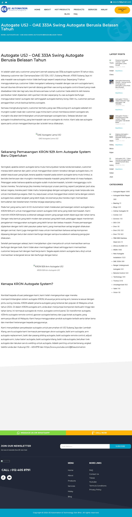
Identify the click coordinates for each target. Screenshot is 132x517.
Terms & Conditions (97, 486)
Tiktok (92, 478)
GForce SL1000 (118, 246)
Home (37, 10)
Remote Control (119, 273)
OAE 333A (117, 261)
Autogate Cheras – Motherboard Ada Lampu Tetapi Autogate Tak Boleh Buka (122, 119)
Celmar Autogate (119, 211)
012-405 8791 (21, 470)
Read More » (119, 71)
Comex (116, 215)
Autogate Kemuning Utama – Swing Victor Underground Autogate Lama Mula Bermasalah (123, 84)
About (47, 10)
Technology (117, 277)
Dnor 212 (116, 230)
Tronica (116, 281)
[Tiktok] (2, 2)
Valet (115, 288)
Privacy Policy (95, 490)
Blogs (115, 207)
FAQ (75, 14)
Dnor (115, 226)
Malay (104, 10)
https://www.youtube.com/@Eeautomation (65, 347)
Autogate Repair (119, 192)
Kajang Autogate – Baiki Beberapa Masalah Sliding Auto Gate (123, 136)
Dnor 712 (116, 234)
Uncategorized (118, 285)
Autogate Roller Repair (121, 195)
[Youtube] (6, 2)
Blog (67, 14)
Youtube (93, 482)
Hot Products (62, 10)
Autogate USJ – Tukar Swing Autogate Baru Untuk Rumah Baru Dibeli (123, 161)
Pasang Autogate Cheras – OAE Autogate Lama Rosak (121, 62)
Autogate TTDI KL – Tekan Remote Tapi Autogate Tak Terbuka (122, 101)
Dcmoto (116, 219)
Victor (115, 292)
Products (79, 10)
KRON (115, 250)
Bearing (116, 203)
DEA (115, 223)
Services (92, 10)
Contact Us (94, 474)
